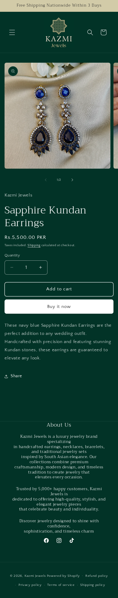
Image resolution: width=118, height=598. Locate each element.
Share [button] (16, 376)
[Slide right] (72, 180)
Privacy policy (30, 585)
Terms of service (60, 585)
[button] (12, 32)
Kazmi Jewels (35, 575)
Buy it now (59, 306)
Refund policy (96, 576)
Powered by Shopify (63, 575)
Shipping (34, 245)
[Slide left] (45, 180)
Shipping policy (92, 585)
